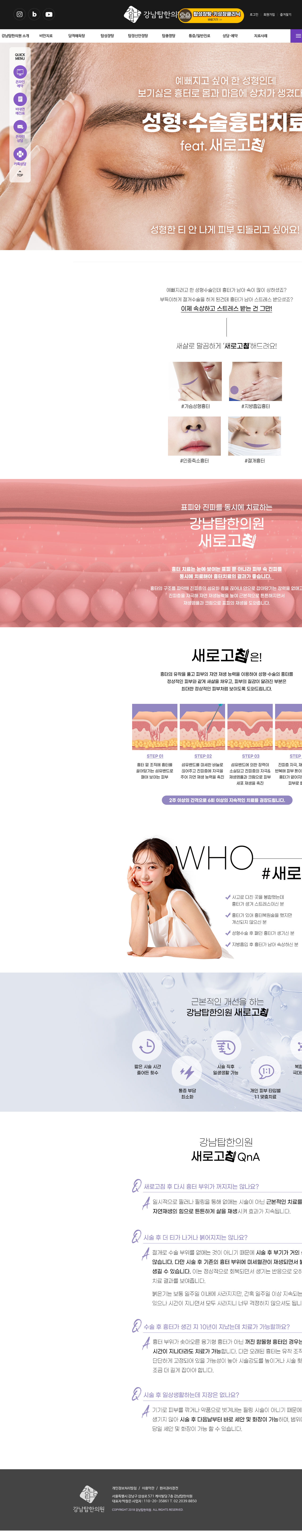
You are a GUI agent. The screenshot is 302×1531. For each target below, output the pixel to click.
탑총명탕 (168, 36)
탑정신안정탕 (138, 36)
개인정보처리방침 (124, 1488)
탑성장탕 (107, 36)
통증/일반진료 (199, 36)
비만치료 (46, 36)
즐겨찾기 (285, 15)
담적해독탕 (76, 36)
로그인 (254, 15)
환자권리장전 (169, 1488)
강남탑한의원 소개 (15, 36)
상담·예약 (230, 36)
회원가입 (269, 15)
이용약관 (148, 1488)
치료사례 (260, 36)
